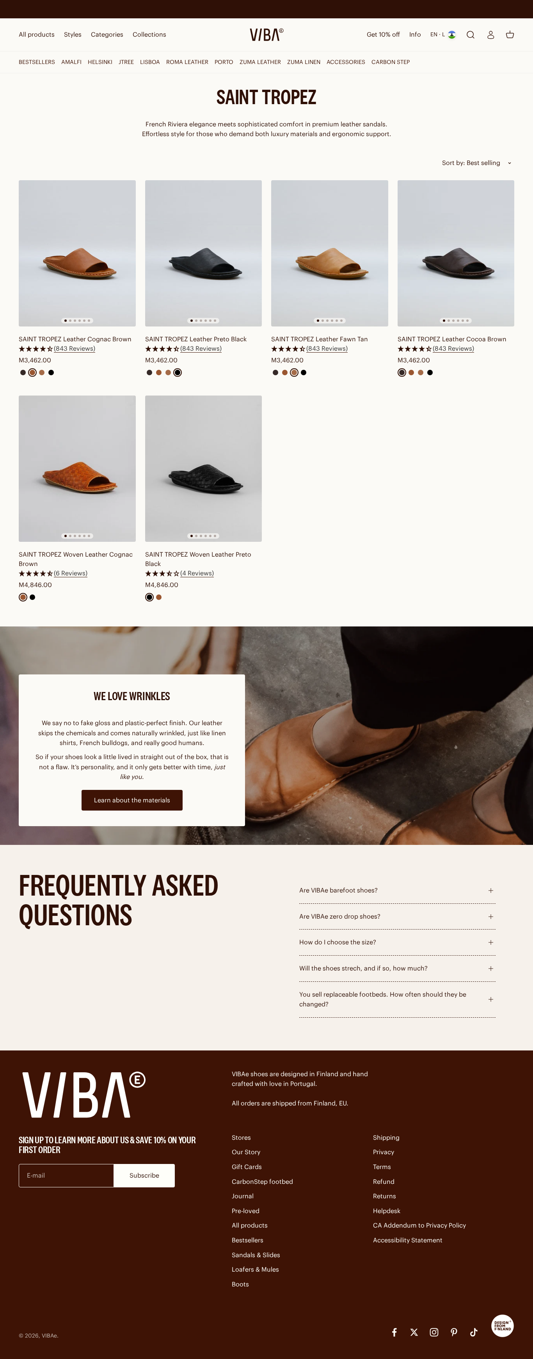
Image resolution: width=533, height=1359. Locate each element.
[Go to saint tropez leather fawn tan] (329, 253)
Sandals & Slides (256, 1255)
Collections (149, 34)
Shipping (386, 1137)
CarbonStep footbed (262, 1181)
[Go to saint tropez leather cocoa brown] (456, 253)
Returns (384, 1196)
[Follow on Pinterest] (454, 1332)
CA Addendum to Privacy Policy (419, 1225)
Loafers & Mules (255, 1269)
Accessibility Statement (407, 1240)
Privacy (383, 1152)
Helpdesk (386, 1211)
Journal (243, 1196)
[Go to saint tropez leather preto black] (203, 253)
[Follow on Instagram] (434, 1332)
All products (37, 34)
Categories (107, 34)
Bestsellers (247, 1240)
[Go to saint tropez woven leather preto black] (203, 468)
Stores (241, 1137)
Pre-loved (245, 1211)
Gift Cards (247, 1167)
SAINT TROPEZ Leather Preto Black (196, 339)
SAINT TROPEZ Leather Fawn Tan (319, 339)
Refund (383, 1181)
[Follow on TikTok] (474, 1332)
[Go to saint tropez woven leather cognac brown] (77, 468)
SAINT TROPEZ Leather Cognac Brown (75, 339)
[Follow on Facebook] (394, 1332)
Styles (73, 34)
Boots (240, 1284)
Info (415, 34)
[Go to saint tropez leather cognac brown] (77, 253)
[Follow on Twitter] (414, 1332)
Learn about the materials (132, 800)
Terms (382, 1167)
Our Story (246, 1152)
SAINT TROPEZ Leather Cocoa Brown (452, 339)
